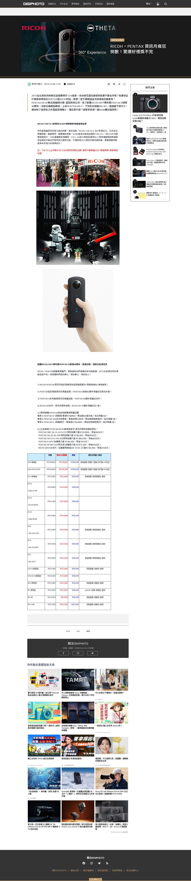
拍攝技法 (52, 4)
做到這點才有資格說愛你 (72, 758)
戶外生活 (64, 4)
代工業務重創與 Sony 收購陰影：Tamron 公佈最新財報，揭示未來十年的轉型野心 (78, 695)
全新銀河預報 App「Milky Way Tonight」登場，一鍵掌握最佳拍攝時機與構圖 (78, 728)
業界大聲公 (37, 84)
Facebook (109, 84)
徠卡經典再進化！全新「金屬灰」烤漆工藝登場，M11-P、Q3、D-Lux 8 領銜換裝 (111, 826)
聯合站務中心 (132, 870)
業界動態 (75, 4)
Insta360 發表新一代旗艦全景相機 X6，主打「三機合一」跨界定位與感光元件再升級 (78, 793)
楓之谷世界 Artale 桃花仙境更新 (41, 758)
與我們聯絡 (117, 870)
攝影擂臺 (110, 4)
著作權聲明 (88, 870)
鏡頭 (88, 631)
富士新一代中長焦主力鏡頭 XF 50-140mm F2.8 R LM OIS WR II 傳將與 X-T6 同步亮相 (44, 826)
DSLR (68, 631)
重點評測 (87, 4)
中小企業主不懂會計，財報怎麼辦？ (109, 693)
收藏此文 (71, 84)
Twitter (119, 84)
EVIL (78, 631)
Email (124, 84)
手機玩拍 (99, 4)
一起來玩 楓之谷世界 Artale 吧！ (108, 726)
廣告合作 (75, 870)
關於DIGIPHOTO (59, 870)
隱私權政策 (103, 870)
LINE (114, 84)
